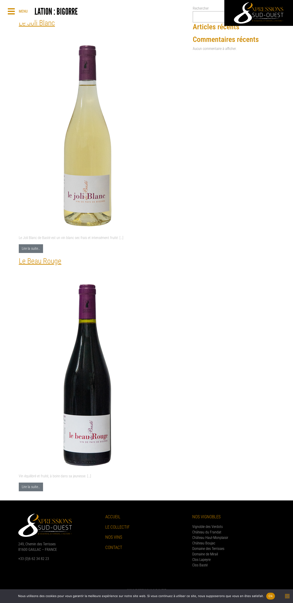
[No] (287, 596)
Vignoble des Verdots (207, 526)
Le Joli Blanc (37, 23)
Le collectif (117, 527)
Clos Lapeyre (201, 559)
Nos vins (113, 537)
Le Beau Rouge (40, 261)
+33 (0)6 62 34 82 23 (33, 559)
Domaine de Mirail (205, 554)
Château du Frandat (206, 532)
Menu (23, 11)
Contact (113, 547)
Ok (271, 596)
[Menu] (11, 11)
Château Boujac (203, 543)
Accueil (112, 516)
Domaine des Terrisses (208, 548)
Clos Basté (200, 565)
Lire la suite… (32, 247)
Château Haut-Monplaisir (210, 537)
